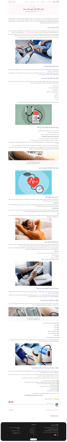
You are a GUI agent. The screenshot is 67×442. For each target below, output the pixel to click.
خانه (41, 11)
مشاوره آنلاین (32, 1)
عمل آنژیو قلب (43, 1)
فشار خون (38, 11)
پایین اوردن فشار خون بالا (32, 21)
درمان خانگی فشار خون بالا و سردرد (33, 9)
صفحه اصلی (49, 1)
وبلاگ (37, 1)
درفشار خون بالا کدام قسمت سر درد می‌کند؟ (29, 32)
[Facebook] (12, 402)
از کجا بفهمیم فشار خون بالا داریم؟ (34, 162)
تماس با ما (26, 1)
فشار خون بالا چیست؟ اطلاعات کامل (33, 318)
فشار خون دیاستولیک (30, 34)
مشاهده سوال (13, 428)
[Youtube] (9, 402)
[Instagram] (11, 402)
